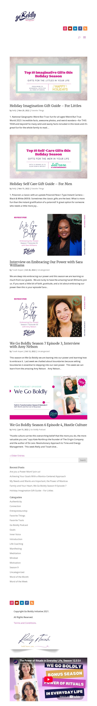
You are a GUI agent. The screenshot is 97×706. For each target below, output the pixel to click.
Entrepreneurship (18, 510)
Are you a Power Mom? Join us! (25, 471)
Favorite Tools (17, 520)
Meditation (15, 553)
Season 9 (14, 567)
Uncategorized (44, 270)
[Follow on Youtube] (70, 28)
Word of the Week (18, 581)
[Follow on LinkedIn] (75, 28)
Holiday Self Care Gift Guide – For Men (41, 184)
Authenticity (16, 501)
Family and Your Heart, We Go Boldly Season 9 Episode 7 (38, 485)
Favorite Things (37, 110)
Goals (12, 529)
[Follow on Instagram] (65, 28)
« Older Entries (17, 455)
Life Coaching (16, 543)
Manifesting (16, 548)
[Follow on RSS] (85, 28)
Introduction (16, 539)
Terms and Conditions (25, 622)
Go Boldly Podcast (38, 429)
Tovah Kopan (17, 270)
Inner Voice (15, 534)
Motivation (15, 562)
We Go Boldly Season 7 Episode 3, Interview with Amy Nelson (45, 345)
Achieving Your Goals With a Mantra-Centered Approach (38, 476)
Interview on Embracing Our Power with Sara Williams (46, 263)
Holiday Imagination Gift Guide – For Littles (45, 106)
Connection (15, 506)
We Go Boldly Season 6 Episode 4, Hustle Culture (48, 425)
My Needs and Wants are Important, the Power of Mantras (39, 481)
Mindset (14, 557)
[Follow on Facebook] (80, 28)
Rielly (14, 110)
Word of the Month (19, 576)
